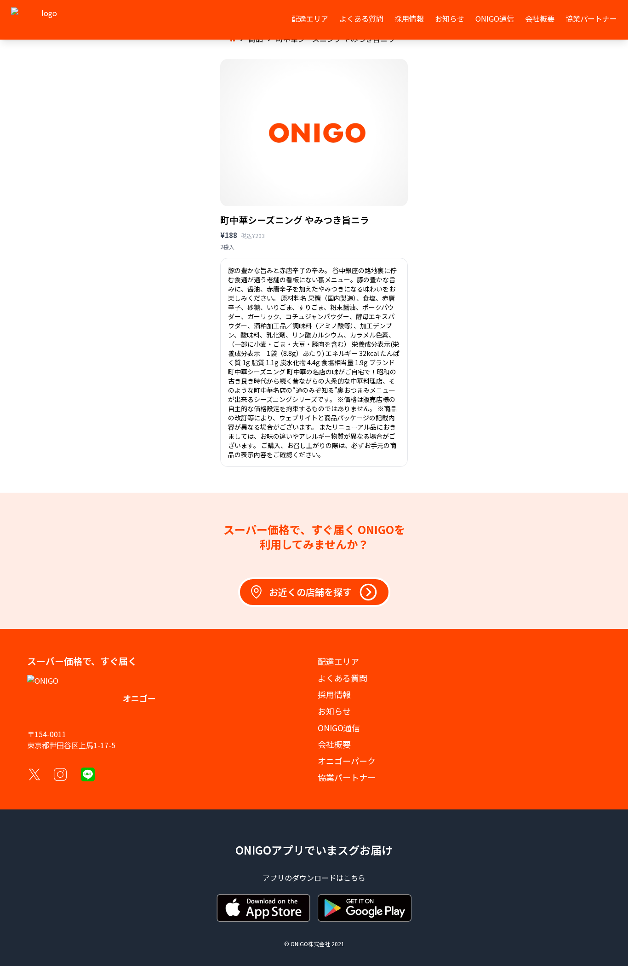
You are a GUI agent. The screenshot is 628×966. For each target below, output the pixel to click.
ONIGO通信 (494, 18)
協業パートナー (591, 18)
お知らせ (449, 18)
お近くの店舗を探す (310, 592)
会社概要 (539, 18)
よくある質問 (361, 18)
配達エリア (309, 18)
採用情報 (409, 18)
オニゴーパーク (347, 761)
